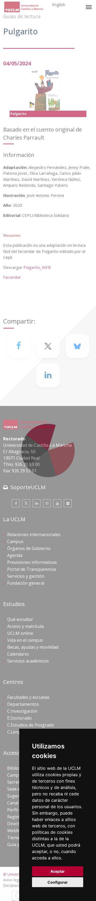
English (58, 4)
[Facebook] (19, 346)
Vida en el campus (25, 640)
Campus (15, 541)
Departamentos (23, 704)
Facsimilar (12, 277)
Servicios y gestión (25, 576)
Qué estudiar (20, 619)
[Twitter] (26, 503)
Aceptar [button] (57, 871)
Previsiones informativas (32, 562)
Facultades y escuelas (28, 697)
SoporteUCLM (28, 487)
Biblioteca (17, 768)
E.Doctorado (19, 718)
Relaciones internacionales (34, 534)
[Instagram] (47, 503)
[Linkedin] (48, 375)
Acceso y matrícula (25, 626)
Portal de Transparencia (31, 569)
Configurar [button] (57, 882)
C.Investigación (22, 711)
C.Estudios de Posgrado (30, 725)
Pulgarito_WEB (37, 267)
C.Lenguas (17, 732)
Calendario (18, 654)
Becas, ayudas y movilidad (32, 647)
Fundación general (25, 583)
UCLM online (20, 633)
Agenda (14, 555)
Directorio (17, 824)
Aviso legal (12, 879)
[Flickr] (68, 503)
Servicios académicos (28, 661)
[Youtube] (57, 503)
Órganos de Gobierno (29, 548)
